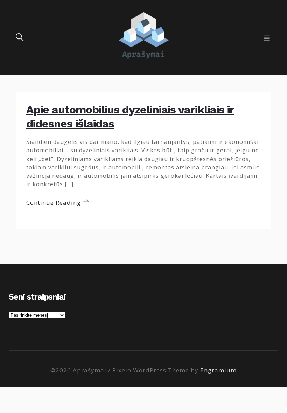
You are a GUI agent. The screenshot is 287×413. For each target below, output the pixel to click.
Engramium (218, 370)
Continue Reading (54, 202)
